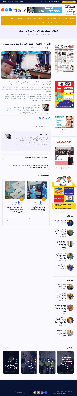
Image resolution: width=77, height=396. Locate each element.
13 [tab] (63, 168)
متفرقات (50, 22)
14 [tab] (61, 168)
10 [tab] (56, 167)
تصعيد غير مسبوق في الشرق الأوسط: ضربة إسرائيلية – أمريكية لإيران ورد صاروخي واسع (60, 308)
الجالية (34, 18)
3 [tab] (62, 129)
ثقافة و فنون (10, 18)
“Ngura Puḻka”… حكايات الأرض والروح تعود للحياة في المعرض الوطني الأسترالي (60, 244)
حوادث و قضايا (19, 18)
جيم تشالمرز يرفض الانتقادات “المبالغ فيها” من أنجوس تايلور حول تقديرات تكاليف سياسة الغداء (60, 321)
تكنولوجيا (58, 22)
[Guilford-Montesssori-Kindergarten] (64, 94)
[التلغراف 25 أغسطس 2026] (64, 58)
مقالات (28, 18)
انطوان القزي (41, 47)
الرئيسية (72, 18)
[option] (65, 362)
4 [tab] (66, 167)
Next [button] (72, 121)
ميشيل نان (14, 202)
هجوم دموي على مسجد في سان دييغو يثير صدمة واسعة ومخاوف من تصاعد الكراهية (11, 364)
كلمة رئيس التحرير (62, 18)
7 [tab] (61, 167)
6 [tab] (63, 167)
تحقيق (36, 22)
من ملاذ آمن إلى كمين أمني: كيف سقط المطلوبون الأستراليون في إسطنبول (48, 364)
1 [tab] (65, 129)
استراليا (53, 18)
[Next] (7, 348)
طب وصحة (65, 22)
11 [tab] (66, 168)
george (37, 202)
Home (49, 34)
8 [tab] (59, 167)
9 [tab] (58, 167)
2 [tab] (64, 129)
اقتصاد (40, 18)
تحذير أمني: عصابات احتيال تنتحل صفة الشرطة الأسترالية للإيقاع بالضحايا (29, 364)
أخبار (46, 18)
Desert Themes (62, 393)
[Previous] (4, 348)
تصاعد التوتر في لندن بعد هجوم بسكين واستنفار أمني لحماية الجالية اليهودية (66, 364)
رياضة (72, 22)
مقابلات (43, 22)
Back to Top (19, 392)
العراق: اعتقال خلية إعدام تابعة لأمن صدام (38, 34)
